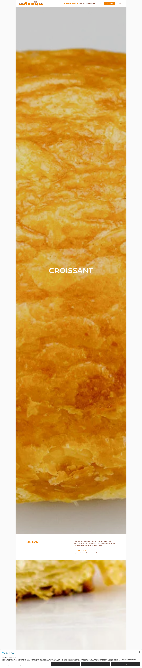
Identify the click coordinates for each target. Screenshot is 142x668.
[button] (121, 3)
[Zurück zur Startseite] (31, 3)
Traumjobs (110, 3)
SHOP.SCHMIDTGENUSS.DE (71, 3)
